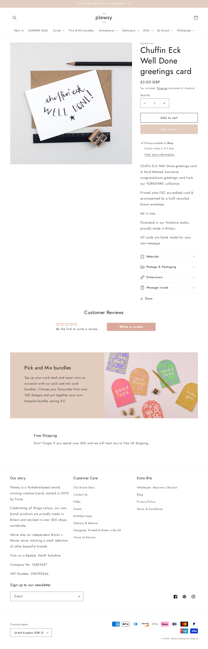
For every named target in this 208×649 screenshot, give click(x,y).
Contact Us (81, 494)
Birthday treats (83, 516)
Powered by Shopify (188, 638)
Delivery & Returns (86, 523)
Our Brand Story (84, 487)
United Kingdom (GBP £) (29, 633)
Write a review (131, 326)
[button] (14, 17)
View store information (159, 154)
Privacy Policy (146, 502)
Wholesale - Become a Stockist (157, 487)
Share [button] (149, 298)
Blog (140, 494)
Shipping (162, 88)
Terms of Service (85, 537)
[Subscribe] (78, 596)
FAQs (77, 502)
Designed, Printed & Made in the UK (97, 530)
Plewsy (174, 638)
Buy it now (169, 129)
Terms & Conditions (150, 509)
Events (78, 509)
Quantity (145, 95)
